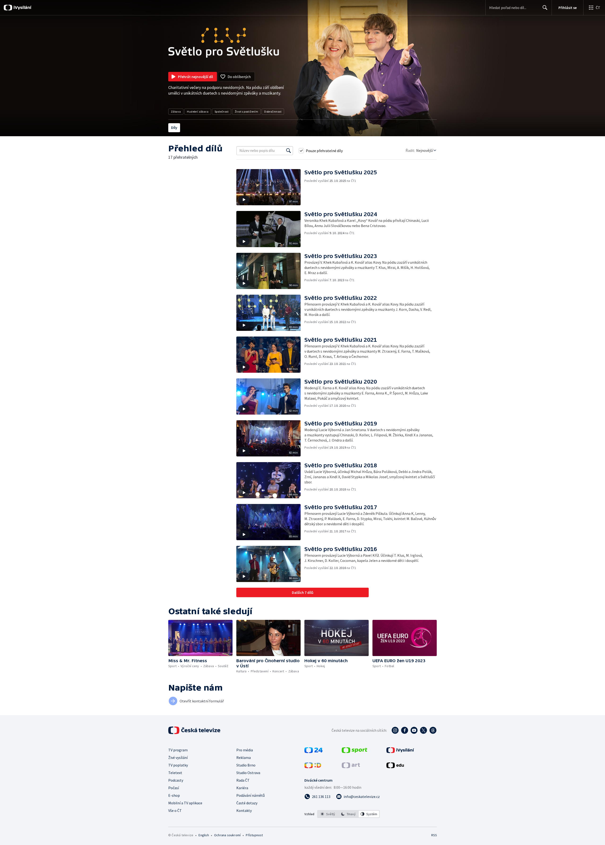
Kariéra (242, 787)
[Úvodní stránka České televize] (194, 730)
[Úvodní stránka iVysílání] (22, 7)
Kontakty (244, 810)
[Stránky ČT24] (313, 751)
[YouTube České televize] (414, 730)
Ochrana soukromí (227, 835)
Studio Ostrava (248, 772)
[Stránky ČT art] (351, 766)
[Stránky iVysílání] (400, 751)
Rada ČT (243, 780)
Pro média (244, 750)
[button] (270, 187)
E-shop (174, 795)
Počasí (173, 787)
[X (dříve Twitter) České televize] (423, 730)
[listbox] (348, 814)
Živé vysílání (178, 757)
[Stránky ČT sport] (354, 751)
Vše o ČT (175, 810)
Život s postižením (246, 111)
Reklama (243, 757)
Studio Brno (245, 765)
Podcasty (175, 780)
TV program (178, 750)
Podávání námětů (250, 795)
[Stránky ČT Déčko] (312, 766)
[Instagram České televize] (395, 730)
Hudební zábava (197, 111)
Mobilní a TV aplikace (185, 803)
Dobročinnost (272, 111)
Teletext (175, 772)
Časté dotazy (246, 803)
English (204, 835)
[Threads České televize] (433, 730)
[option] (328, 814)
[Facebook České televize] (404, 730)
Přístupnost (254, 835)
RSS (434, 835)
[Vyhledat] (288, 150)
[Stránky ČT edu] (395, 766)
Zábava (176, 111)
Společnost (222, 111)
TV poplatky (178, 765)
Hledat (545, 7)
